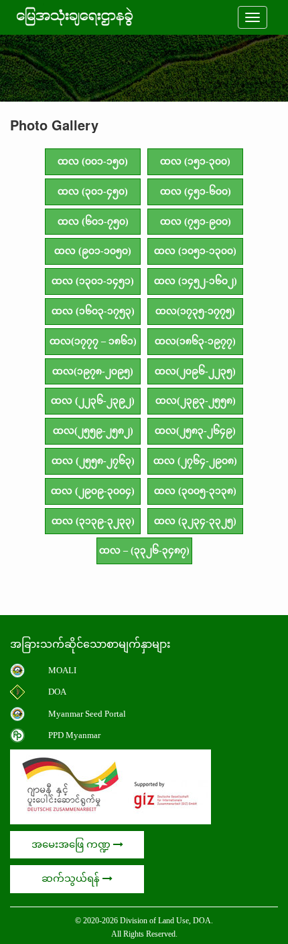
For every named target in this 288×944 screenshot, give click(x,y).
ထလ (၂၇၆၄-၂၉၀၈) (195, 461)
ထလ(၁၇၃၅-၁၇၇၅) (195, 311)
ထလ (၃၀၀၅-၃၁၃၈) (195, 491)
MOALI (62, 670)
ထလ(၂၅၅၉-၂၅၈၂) (93, 431)
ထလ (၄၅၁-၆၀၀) (195, 192)
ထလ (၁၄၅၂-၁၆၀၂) (195, 281)
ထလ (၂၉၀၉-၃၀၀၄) (93, 491)
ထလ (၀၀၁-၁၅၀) (93, 161)
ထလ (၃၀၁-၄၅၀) (93, 192)
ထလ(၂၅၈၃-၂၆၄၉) (195, 431)
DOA (57, 692)
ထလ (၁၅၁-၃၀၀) (195, 161)
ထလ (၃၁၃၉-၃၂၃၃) (93, 521)
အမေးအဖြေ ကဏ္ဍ (72, 844)
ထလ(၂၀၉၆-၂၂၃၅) (195, 371)
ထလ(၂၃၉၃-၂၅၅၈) (195, 401)
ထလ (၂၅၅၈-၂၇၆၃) (93, 461)
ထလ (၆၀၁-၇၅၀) (93, 222)
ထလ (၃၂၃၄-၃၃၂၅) (195, 521)
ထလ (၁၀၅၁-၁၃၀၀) (195, 251)
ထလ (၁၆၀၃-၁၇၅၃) (93, 311)
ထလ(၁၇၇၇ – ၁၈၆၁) (93, 341)
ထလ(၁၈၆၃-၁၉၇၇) (195, 341)
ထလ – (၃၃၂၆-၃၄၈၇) (144, 551)
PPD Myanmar (74, 735)
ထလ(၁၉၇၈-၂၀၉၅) (92, 371)
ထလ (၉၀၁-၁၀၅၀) (92, 251)
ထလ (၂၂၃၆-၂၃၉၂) (93, 401)
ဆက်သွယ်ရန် (72, 878)
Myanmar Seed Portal (87, 714)
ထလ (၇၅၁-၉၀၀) (195, 222)
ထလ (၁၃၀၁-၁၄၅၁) (93, 281)
